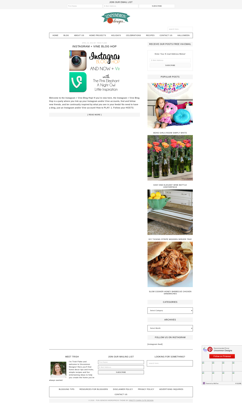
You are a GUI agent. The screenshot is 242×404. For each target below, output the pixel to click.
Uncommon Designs (121, 18)
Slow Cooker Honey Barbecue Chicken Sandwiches (170, 293)
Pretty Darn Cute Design (141, 400)
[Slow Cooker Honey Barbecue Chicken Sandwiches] (170, 264)
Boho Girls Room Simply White (170, 133)
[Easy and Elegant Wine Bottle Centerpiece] (170, 158)
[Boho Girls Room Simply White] (170, 106)
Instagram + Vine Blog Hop (94, 46)
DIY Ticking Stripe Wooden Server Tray (170, 239)
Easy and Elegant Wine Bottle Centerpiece (170, 186)
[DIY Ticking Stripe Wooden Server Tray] (170, 212)
